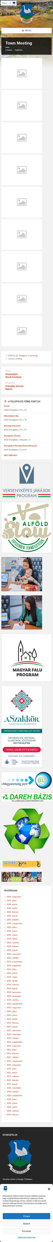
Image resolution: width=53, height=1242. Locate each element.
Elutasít (26, 1223)
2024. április (12, 981)
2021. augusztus (14, 1065)
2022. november (14, 1034)
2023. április (12, 1019)
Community (33, 355)
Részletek (26, 1231)
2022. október (13, 1038)
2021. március (13, 1076)
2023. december (14, 992)
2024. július (12, 969)
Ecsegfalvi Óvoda (12, 436)
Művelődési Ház (11, 416)
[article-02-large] (21, 249)
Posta (6, 406)
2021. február (12, 1080)
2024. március (13, 985)
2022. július (12, 1050)
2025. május (12, 935)
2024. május (12, 977)
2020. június (12, 1103)
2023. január (12, 1027)
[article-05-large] (21, 184)
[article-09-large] (21, 217)
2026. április (12, 908)
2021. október (13, 1057)
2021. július (12, 1069)
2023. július (12, 1011)
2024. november (14, 954)
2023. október (13, 1000)
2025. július (12, 927)
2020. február (12, 1115)
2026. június (12, 904)
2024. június (12, 973)
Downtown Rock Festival (13, 375)
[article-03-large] (21, 88)
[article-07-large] (21, 313)
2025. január (12, 950)
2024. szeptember (14, 962)
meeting (18, 359)
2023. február (12, 1023)
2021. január (12, 1084)
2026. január (12, 916)
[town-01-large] (21, 345)
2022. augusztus (14, 1046)
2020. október (13, 1092)
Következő (10, 383)
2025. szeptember (14, 923)
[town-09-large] (21, 152)
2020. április (12, 1107)
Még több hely (10, 455)
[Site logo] (26, 22)
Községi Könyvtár (12, 426)
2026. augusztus (14, 897)
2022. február (12, 1053)
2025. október (13, 920)
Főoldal (8, 50)
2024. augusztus (14, 965)
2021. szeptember (14, 1061)
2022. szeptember (14, 1042)
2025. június (12, 931)
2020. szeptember (14, 1095)
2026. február (12, 912)
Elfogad (26, 1216)
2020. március (13, 1111)
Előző (8, 371)
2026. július (12, 900)
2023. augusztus (14, 1007)
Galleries (18, 50)
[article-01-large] (21, 281)
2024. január (12, 988)
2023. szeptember (14, 1004)
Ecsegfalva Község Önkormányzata (20, 446)
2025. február (12, 946)
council (11, 359)
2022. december (14, 1030)
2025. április (12, 939)
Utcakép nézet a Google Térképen (17, 1179)
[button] (49, 1189)
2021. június (12, 1072)
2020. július (12, 1099)
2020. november (14, 1088)
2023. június (12, 1015)
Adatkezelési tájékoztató (26, 1237)
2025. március (13, 942)
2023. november (14, 996)
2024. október (13, 958)
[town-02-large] (21, 120)
